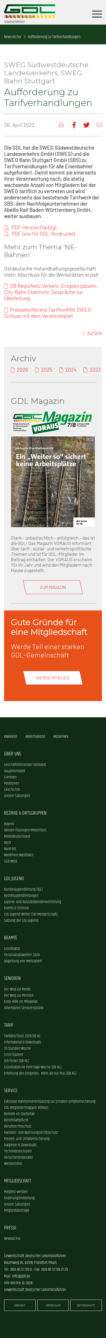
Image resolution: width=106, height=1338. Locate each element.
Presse (10, 1228)
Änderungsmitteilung (19, 1198)
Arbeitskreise (35, 737)
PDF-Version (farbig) (34, 227)
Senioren (12, 978)
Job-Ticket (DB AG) (16, 1061)
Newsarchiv (12, 1238)
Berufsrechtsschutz (18, 1126)
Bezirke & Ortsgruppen (25, 813)
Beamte (10, 938)
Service (10, 1091)
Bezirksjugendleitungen (21, 896)
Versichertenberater (18, 1157)
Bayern (9, 824)
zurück (94, 333)
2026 (22, 369)
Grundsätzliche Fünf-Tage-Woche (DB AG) (33, 1067)
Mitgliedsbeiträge (16, 1210)
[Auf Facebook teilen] (74, 125)
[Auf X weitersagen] (86, 125)
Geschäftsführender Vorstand (25, 765)
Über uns (12, 754)
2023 (95, 369)
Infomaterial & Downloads (22, 1042)
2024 (70, 369)
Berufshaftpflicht (16, 1120)
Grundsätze (12, 949)
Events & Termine (16, 908)
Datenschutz (86, 1305)
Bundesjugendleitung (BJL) (23, 889)
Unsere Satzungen (17, 796)
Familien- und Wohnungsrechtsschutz (31, 1132)
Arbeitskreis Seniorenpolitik (23, 1008)
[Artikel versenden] (99, 125)
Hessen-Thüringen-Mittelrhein (25, 830)
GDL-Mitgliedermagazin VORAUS (26, 1108)
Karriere (10, 737)
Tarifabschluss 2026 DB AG (22, 1036)
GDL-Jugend (14, 879)
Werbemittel (13, 1164)
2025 (46, 369)
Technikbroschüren (18, 1151)
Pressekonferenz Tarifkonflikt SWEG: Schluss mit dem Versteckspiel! (48, 312)
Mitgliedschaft (17, 1181)
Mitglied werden (16, 1192)
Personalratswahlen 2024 (22, 955)
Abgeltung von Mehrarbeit (23, 961)
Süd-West (10, 861)
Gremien (10, 777)
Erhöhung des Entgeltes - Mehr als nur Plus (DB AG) (40, 1073)
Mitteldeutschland (17, 836)
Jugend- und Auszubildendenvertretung (32, 902)
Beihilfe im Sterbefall (19, 1114)
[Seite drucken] (62, 125)
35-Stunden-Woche (17, 1048)
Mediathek (60, 737)
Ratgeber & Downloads (20, 1145)
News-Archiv (12, 37)
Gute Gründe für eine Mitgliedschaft (49, 627)
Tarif (8, 1025)
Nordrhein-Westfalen (18, 855)
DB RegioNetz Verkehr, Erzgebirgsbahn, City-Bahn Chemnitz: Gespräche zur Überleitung (50, 292)
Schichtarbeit (13, 1055)
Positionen (11, 783)
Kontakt (20, 1305)
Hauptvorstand (14, 771)
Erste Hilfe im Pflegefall (21, 1002)
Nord (7, 843)
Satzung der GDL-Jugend (21, 920)
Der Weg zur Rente (17, 989)
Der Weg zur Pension (18, 995)
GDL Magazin (38, 401)
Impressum (53, 1305)
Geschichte (12, 790)
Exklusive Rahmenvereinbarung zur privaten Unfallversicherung (50, 1101)
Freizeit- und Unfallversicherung (27, 1139)
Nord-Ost (10, 849)
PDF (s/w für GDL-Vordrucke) (43, 233)
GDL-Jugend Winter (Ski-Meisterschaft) (31, 914)
